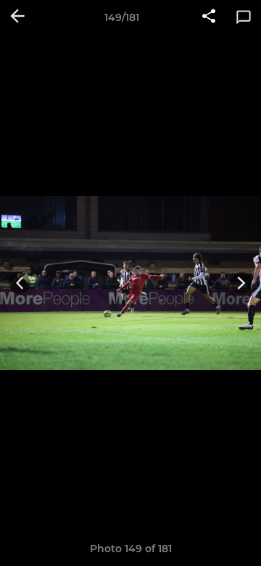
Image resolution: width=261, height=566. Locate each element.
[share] (209, 17)
